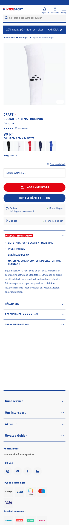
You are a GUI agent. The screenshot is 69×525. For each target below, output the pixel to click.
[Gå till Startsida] (13, 9)
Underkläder (9, 37)
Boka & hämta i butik (34, 198)
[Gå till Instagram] (8, 471)
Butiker (13, 220)
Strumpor (23, 37)
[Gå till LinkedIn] (38, 471)
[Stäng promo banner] (61, 30)
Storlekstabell (57, 164)
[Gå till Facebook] (28, 471)
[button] (34, 74)
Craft (8, 114)
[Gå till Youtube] (18, 471)
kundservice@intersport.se (19, 454)
